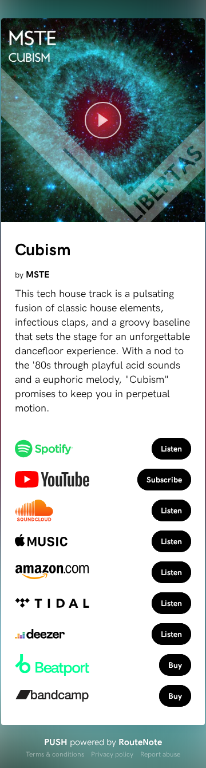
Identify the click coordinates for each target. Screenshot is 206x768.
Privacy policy (112, 753)
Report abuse (160, 753)
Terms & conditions (55, 753)
